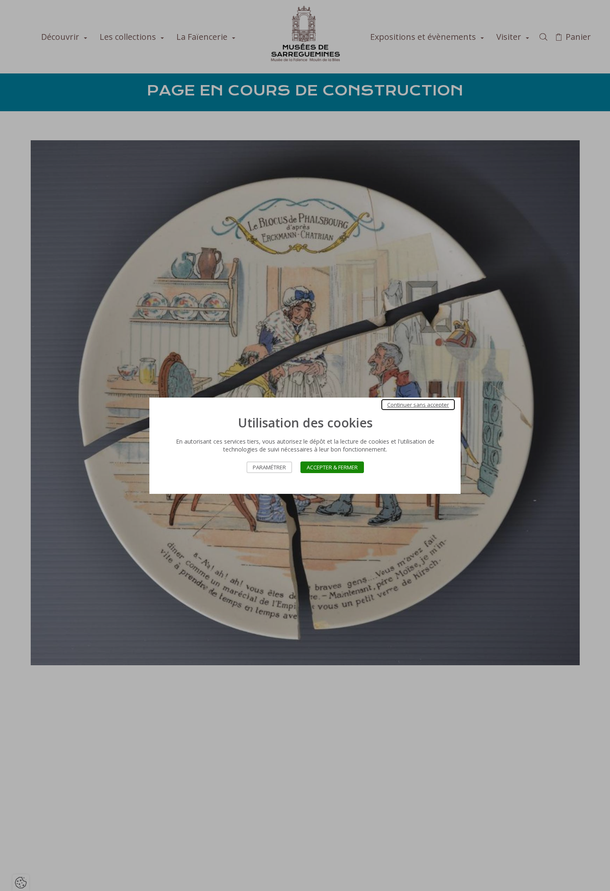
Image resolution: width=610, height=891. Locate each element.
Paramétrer (269, 467)
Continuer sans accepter (418, 404)
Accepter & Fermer (332, 467)
